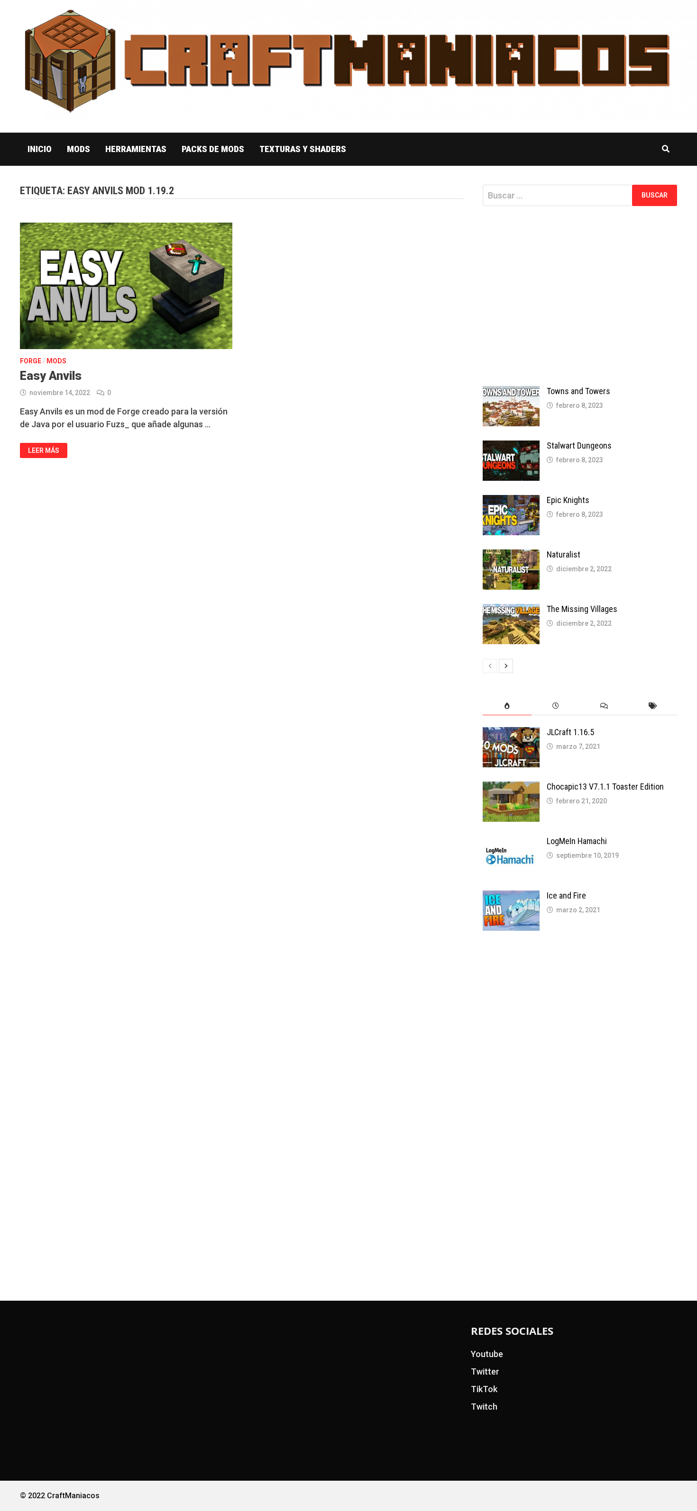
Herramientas (135, 149)
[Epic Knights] (511, 501)
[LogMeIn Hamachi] (511, 842)
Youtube (487, 1354)
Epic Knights (568, 500)
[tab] (507, 706)
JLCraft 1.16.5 (570, 732)
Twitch (484, 1407)
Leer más (43, 450)
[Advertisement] (580, 296)
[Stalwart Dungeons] (511, 447)
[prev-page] (490, 666)
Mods (78, 149)
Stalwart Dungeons (579, 445)
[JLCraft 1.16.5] (511, 733)
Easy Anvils (51, 376)
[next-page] (506, 666)
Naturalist (563, 554)
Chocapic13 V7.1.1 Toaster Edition (605, 786)
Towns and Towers (578, 391)
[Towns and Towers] (511, 392)
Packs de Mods (213, 149)
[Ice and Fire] (511, 897)
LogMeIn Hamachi (577, 841)
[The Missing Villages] (511, 610)
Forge (30, 361)
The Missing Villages (582, 609)
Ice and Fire (566, 895)
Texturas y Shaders (302, 149)
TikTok (484, 1389)
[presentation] (507, 706)
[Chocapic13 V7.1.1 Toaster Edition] (511, 788)
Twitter (485, 1371)
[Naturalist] (511, 556)
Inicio (40, 149)
